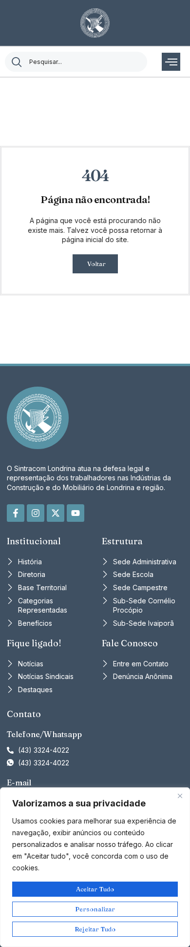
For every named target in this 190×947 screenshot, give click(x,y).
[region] (95, 867)
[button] (171, 62)
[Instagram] (35, 513)
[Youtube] (75, 513)
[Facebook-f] (15, 513)
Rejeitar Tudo (95, 929)
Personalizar (95, 909)
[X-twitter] (55, 513)
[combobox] (76, 62)
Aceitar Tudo (95, 889)
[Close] (180, 796)
